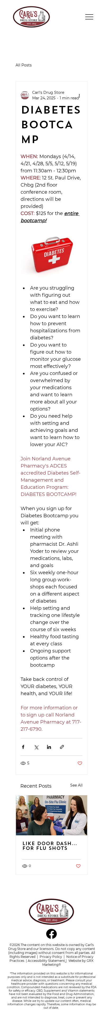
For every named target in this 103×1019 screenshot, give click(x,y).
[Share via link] (61, 746)
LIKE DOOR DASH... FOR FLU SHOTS (49, 846)
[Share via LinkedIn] (49, 746)
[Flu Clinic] (51, 815)
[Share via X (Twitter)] (36, 746)
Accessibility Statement (46, 961)
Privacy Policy (51, 957)
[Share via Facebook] (23, 746)
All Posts (24, 65)
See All (76, 785)
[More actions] (79, 95)
